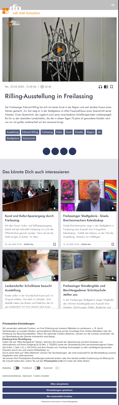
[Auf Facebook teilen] (46, 151)
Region (90, 132)
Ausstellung (13, 132)
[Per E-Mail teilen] (72, 151)
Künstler (79, 132)
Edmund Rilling (30, 132)
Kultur (59, 132)
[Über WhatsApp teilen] (64, 151)
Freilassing (47, 132)
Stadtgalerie (13, 138)
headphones (100, 87)
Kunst (68, 132)
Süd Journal (29, 138)
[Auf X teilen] (55, 151)
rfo (99, 132)
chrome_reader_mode (106, 87)
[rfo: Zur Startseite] (21, 9)
